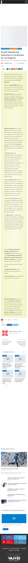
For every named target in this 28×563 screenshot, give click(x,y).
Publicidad (11, 550)
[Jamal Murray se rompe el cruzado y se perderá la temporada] (4, 490)
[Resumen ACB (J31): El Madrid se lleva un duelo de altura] (4, 496)
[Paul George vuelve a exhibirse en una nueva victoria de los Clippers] (4, 485)
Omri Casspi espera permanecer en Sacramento (7, 343)
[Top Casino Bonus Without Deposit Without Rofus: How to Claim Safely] (20, 359)
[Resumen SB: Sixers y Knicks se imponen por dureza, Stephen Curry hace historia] (4, 502)
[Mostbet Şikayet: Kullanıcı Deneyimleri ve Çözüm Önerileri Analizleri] (7, 359)
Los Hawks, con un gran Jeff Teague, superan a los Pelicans (21, 343)
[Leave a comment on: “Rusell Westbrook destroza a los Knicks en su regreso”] (2, 66)
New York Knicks (13, 48)
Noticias (19, 48)
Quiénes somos (5, 548)
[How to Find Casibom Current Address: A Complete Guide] (20, 374)
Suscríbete (17, 550)
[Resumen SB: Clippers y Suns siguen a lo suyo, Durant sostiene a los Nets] (4, 479)
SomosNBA (15, 319)
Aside (3, 48)
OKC (11, 319)
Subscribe (5, 529)
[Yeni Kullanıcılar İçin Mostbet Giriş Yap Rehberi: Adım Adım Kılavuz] (7, 374)
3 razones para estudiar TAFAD (9, 468)
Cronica (5, 319)
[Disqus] (14, 426)
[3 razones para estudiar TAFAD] (14, 459)
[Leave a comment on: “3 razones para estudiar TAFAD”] (26, 470)
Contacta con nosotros (15, 548)
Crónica (7, 48)
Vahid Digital (17, 555)
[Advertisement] (12, 15)
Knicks (9, 319)
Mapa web (23, 548)
